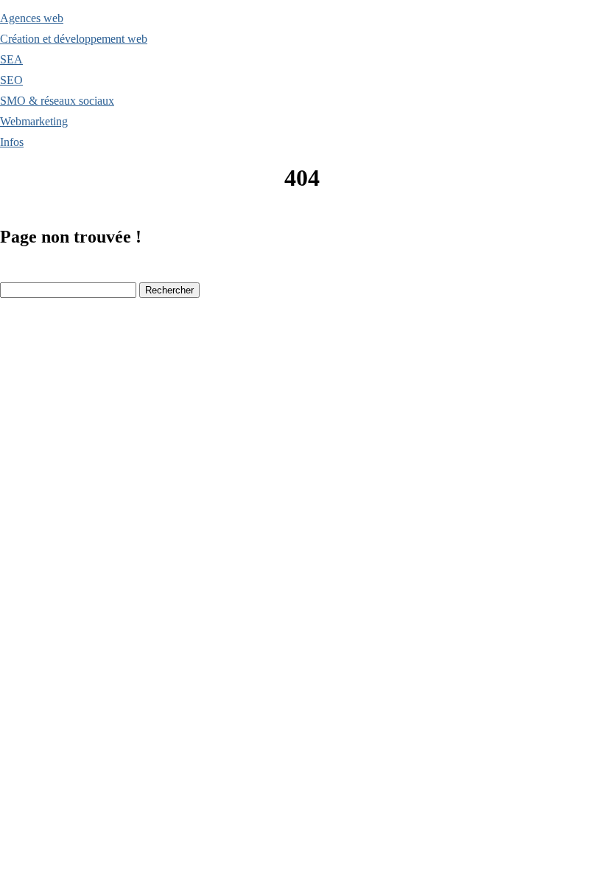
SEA (11, 59)
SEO (11, 80)
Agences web (31, 18)
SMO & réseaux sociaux (57, 100)
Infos (12, 142)
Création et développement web (73, 38)
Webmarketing (34, 121)
